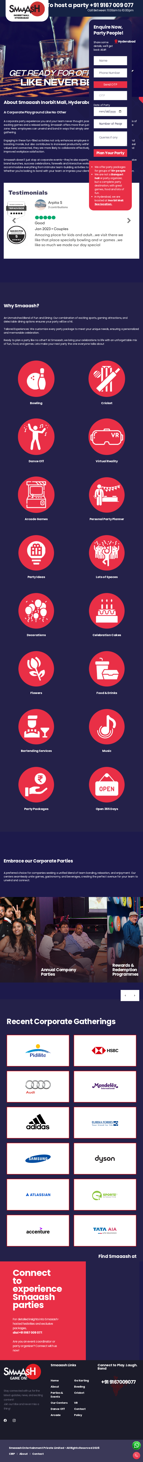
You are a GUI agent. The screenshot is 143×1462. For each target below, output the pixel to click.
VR (75, 1403)
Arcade (56, 1415)
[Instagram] (14, 1420)
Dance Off (58, 1409)
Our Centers (59, 1403)
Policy (78, 1415)
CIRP (12, 1454)
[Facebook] (5, 1420)
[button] (125, 995)
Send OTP (110, 84)
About (55, 1387)
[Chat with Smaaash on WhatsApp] (136, 1445)
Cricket (79, 1393)
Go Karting (81, 1380)
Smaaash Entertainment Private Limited (36, 1448)
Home (55, 1380)
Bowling (79, 1387)
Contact (79, 1409)
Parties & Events (57, 1395)
